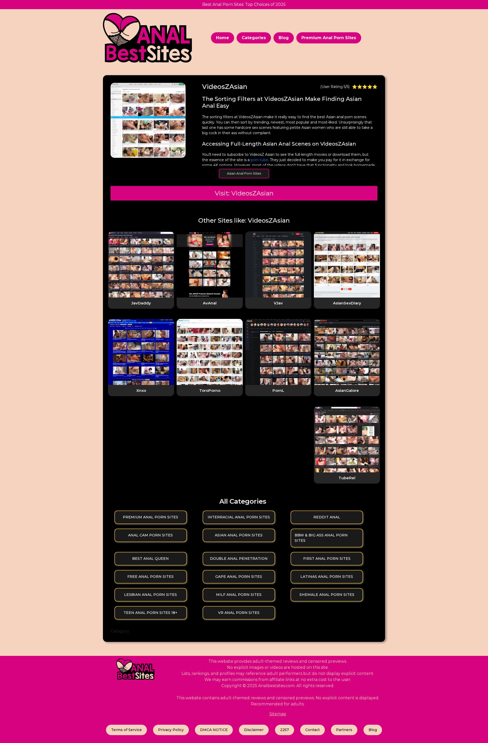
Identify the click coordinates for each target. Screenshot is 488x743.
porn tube (259, 160)
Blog (284, 37)
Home (222, 37)
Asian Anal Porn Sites (244, 173)
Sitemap (277, 713)
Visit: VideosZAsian (244, 193)
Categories (254, 37)
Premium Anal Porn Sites (328, 37)
